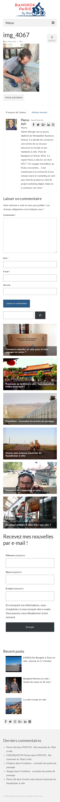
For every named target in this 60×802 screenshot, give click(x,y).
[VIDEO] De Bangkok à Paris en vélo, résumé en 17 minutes (39, 659)
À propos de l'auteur (16, 112)
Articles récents (39, 112)
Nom (5, 258)
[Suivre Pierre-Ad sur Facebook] (34, 124)
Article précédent (13, 97)
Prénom (15, 555)
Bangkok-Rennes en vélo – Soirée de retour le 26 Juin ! (37, 680)
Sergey (10, 771)
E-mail (6, 272)
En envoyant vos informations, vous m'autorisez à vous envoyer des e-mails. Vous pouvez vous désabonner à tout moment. (28, 611)
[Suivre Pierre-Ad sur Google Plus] (43, 124)
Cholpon (10, 763)
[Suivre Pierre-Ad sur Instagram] (53, 124)
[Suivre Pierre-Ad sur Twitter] (38, 124)
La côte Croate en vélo (34, 699)
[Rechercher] (40, 315)
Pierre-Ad (11, 41)
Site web (6, 285)
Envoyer (30, 627)
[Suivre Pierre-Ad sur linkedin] (49, 124)
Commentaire (9, 215)
